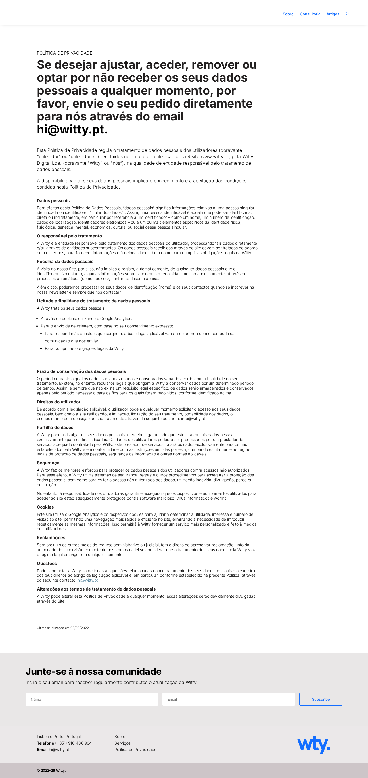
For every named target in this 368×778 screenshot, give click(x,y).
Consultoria (310, 14)
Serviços (122, 743)
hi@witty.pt (88, 580)
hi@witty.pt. (72, 129)
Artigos (333, 14)
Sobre (288, 14)
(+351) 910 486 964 (73, 743)
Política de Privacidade (135, 749)
